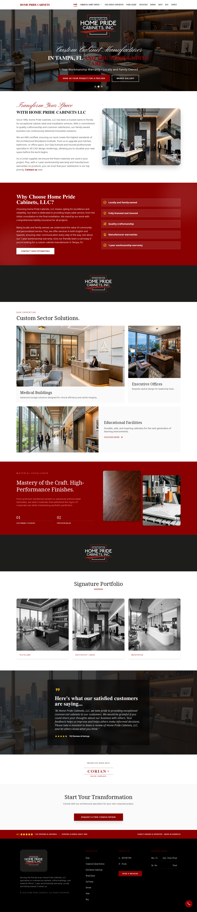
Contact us (31, 169)
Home (75, 4)
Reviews (153, 5)
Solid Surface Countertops (114, 5)
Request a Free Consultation (98, 817)
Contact (174, 5)
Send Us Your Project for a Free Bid (84, 78)
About (160, 5)
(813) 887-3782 (126, 858)
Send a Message (130, 873)
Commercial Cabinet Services (91, 4)
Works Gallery (131, 5)
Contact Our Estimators (35, 251)
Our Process (143, 5)
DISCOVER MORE (113, 437)
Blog (166, 5)
